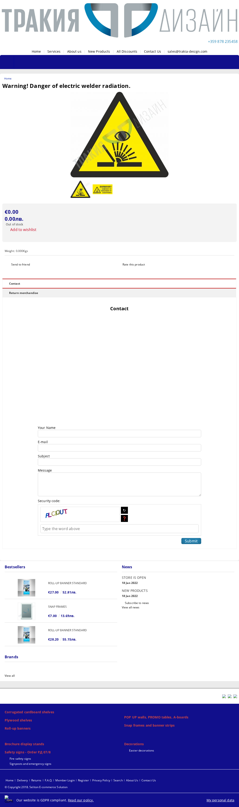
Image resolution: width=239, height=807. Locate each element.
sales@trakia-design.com (187, 51)
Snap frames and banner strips (149, 725)
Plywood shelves (18, 720)
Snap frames (57, 607)
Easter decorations (141, 750)
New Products (99, 51)
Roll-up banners (18, 728)
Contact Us (152, 51)
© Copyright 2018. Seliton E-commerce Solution (36, 787)
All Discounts (127, 51)
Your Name (47, 427)
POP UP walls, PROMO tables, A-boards (156, 717)
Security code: (49, 501)
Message (45, 470)
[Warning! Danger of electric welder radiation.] (119, 176)
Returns (36, 780)
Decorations (134, 744)
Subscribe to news (137, 603)
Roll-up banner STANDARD (67, 583)
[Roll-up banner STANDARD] (26, 588)
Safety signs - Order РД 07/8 (28, 752)
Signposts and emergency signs (30, 764)
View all (10, 676)
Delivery (22, 780)
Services (53, 51)
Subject (44, 456)
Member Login (64, 780)
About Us (132, 780)
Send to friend (20, 264)
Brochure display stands (24, 744)
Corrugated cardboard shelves (29, 712)
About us (74, 51)
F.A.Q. (48, 780)
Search (118, 780)
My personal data (220, 800)
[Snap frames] (26, 611)
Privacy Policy (101, 780)
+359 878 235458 (223, 41)
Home (36, 51)
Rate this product (134, 264)
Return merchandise (23, 293)
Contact (14, 284)
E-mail (43, 442)
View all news (131, 607)
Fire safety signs (20, 759)
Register (83, 780)
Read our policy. (81, 800)
